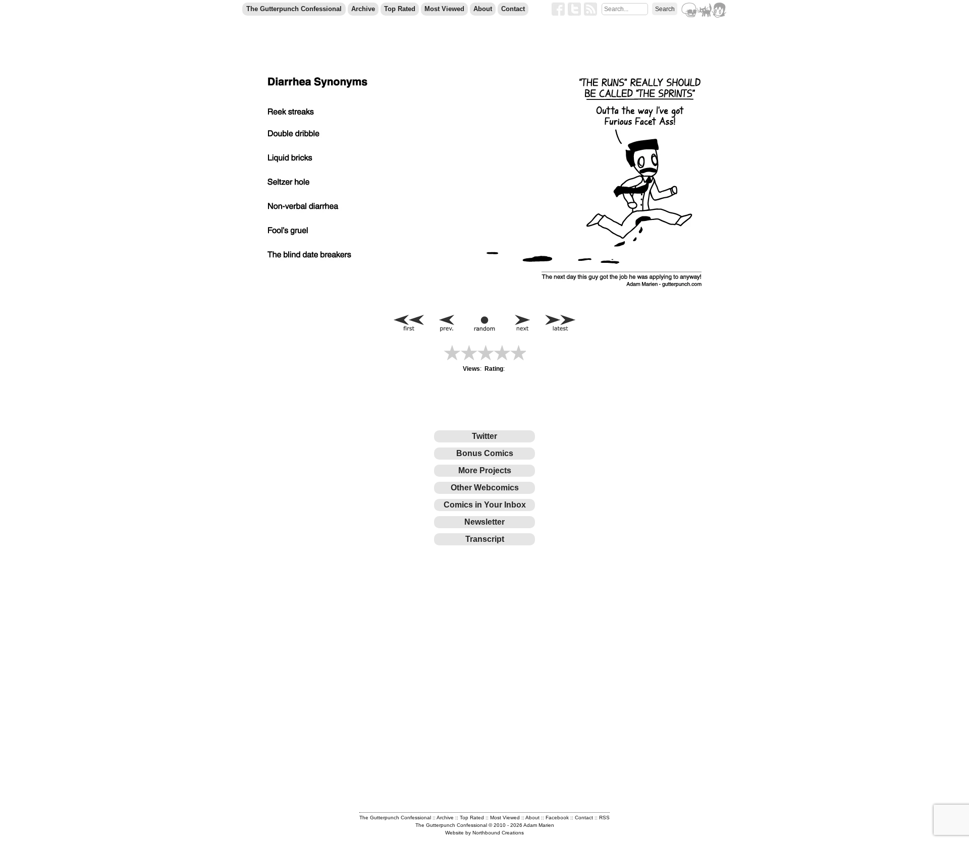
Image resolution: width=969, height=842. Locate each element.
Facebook (557, 817)
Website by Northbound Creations (484, 832)
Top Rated (399, 9)
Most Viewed (444, 9)
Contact (513, 9)
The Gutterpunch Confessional (294, 9)
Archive (363, 9)
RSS (604, 817)
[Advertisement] (381, 581)
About (482, 9)
